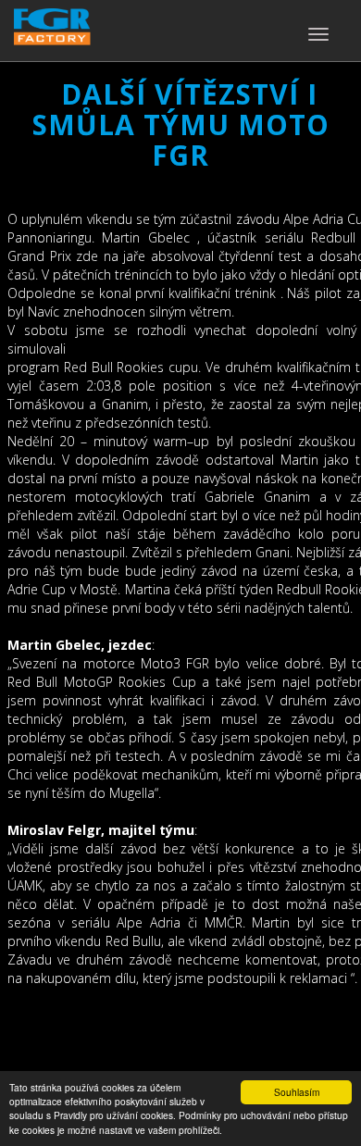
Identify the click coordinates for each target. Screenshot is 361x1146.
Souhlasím (296, 1092)
